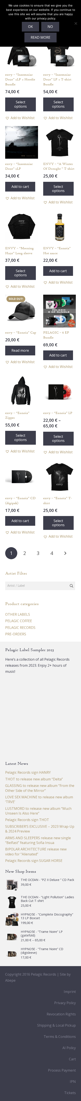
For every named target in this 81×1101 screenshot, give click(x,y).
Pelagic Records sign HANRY (28, 772)
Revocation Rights (61, 1014)
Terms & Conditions (60, 1036)
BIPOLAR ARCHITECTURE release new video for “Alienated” (36, 851)
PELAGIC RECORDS (20, 627)
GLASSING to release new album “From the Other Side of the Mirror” (39, 788)
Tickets (70, 1092)
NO (50, 26)
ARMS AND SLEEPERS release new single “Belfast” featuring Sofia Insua (38, 840)
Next (65, 553)
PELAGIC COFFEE (18, 620)
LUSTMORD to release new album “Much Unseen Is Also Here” (38, 811)
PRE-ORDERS (15, 634)
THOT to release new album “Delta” (34, 779)
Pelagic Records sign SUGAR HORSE (33, 860)
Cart (72, 1059)
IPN (73, 1081)
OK (30, 26)
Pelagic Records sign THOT (27, 819)
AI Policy (69, 1047)
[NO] (75, 23)
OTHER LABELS (17, 614)
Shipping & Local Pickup (56, 1025)
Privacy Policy (65, 1002)
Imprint (70, 991)
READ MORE (40, 37)
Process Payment (62, 1070)
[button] (20, 118)
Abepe (10, 980)
